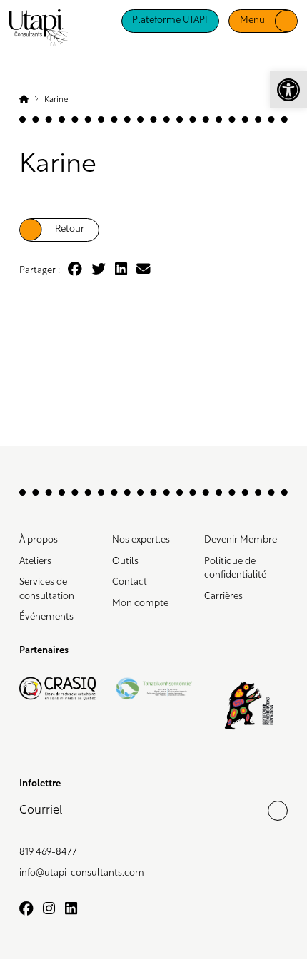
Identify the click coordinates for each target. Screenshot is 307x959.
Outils (125, 561)
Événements (46, 617)
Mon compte (140, 603)
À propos (38, 540)
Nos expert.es (141, 540)
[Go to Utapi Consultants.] (24, 100)
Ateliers (35, 561)
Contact (129, 582)
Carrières (223, 596)
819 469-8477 (48, 852)
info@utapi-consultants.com (81, 873)
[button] (288, 89)
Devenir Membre (240, 540)
